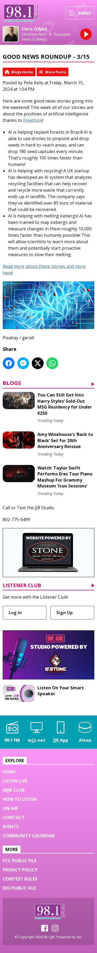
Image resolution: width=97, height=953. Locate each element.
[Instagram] (55, 930)
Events (11, 827)
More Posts (55, 72)
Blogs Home (22, 72)
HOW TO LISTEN (20, 799)
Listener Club (22, 585)
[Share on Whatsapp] (52, 363)
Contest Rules (20, 879)
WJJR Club (14, 790)
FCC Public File (19, 861)
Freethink (33, 120)
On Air (10, 808)
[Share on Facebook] (9, 363)
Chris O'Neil (34, 29)
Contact (14, 817)
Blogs (12, 383)
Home (9, 772)
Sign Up (64, 613)
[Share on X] (38, 363)
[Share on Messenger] (23, 363)
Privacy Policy (20, 870)
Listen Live (15, 781)
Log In (15, 613)
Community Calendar (29, 836)
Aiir (79, 936)
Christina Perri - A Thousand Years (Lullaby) (46, 37)
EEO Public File (19, 888)
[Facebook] (44, 930)
